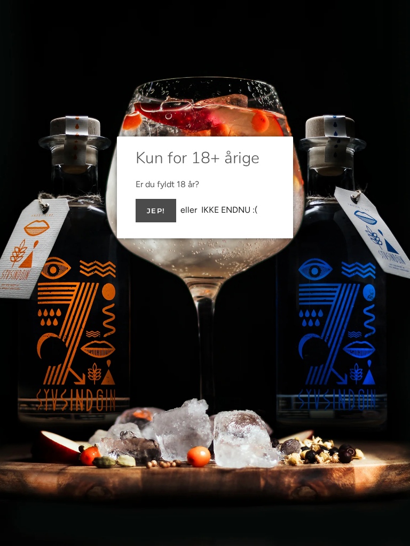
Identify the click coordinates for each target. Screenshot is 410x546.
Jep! (156, 210)
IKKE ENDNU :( (229, 210)
